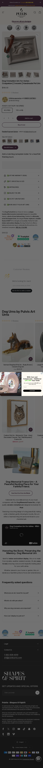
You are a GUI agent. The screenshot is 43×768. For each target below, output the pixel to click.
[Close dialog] (41, 373)
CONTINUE (32, 390)
